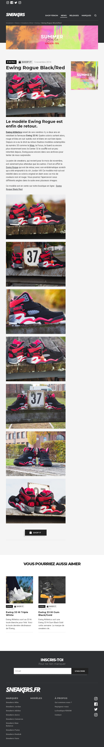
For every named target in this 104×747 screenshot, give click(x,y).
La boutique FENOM (63, 711)
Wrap (32, 145)
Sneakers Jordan (13, 707)
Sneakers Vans (12, 738)
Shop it (27, 62)
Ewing (37, 23)
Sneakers (9, 23)
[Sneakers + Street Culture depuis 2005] (23, 690)
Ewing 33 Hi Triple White (17, 613)
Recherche (95, 15)
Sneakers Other (27, 23)
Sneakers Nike (12, 702)
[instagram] (7, 2)
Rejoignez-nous (62, 707)
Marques (86, 15)
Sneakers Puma (13, 730)
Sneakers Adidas (13, 711)
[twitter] (16, 2)
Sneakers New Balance (12, 724)
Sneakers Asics (13, 715)
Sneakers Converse (14, 719)
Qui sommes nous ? (63, 702)
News (64, 15)
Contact (58, 715)
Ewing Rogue (12, 167)
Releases (74, 15)
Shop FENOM (51, 15)
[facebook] (12, 2)
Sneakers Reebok (13, 734)
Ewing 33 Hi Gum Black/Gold (48, 613)
